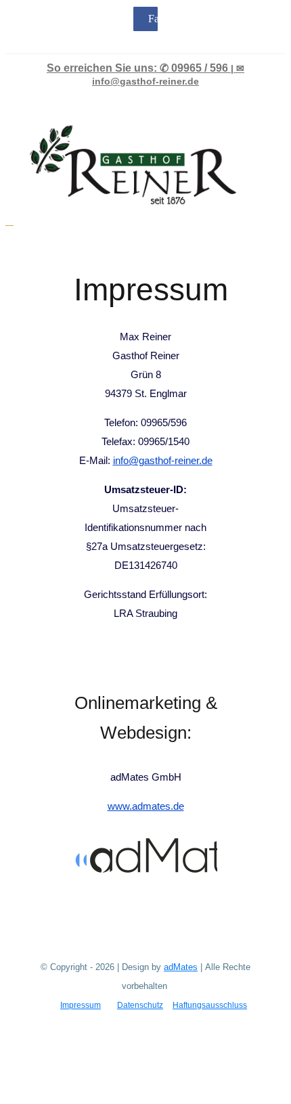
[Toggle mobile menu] (9, 221)
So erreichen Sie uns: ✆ (137, 68)
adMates (181, 967)
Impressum (80, 1005)
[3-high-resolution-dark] (175, 835)
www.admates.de (146, 806)
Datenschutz (140, 1005)
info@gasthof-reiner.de (162, 460)
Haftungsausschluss (210, 1005)
